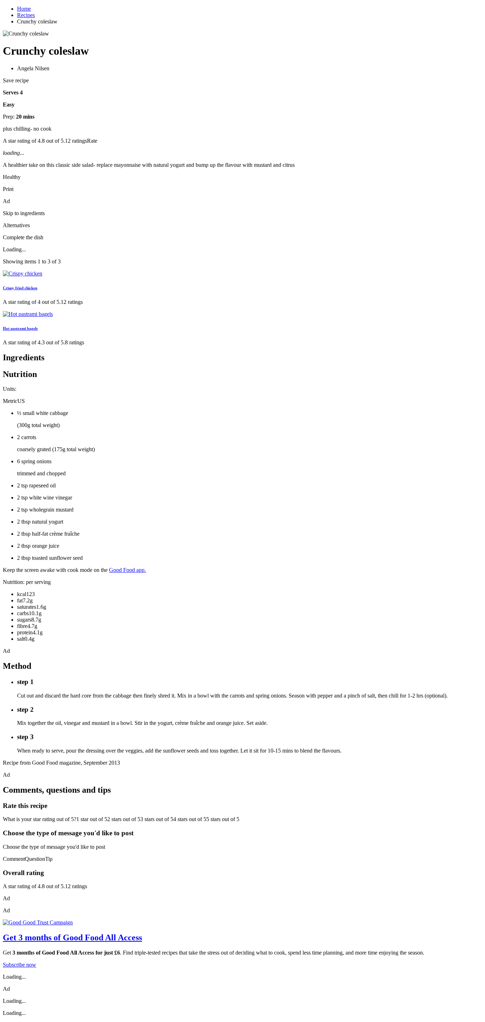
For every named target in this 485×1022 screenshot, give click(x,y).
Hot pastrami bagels (20, 328)
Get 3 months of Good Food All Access (72, 937)
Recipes (26, 15)
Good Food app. (127, 570)
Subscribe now (19, 965)
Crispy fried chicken (20, 288)
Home (24, 9)
